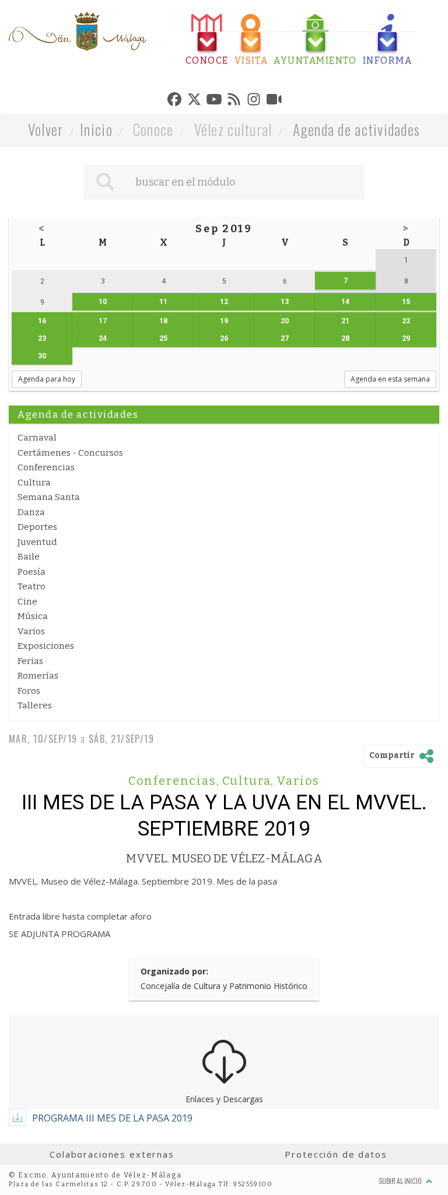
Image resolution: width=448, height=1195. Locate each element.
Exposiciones (46, 646)
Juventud (37, 542)
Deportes (37, 527)
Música (33, 616)
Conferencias (46, 467)
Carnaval (37, 437)
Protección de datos (336, 1154)
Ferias (30, 661)
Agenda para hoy (46, 379)
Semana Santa (49, 497)
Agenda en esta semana (390, 379)
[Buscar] (105, 182)
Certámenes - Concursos (70, 453)
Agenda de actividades (357, 129)
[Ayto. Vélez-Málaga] (77, 31)
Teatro (32, 586)
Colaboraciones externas (112, 1154)
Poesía (32, 572)
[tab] (207, 40)
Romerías (38, 675)
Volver (46, 129)
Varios (31, 631)
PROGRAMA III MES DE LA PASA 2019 (112, 1118)
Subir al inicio (401, 1181)
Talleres (35, 705)
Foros (29, 691)
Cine (27, 601)
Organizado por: (174, 971)
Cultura (34, 482)
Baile (29, 556)
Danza (31, 512)
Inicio (96, 129)
